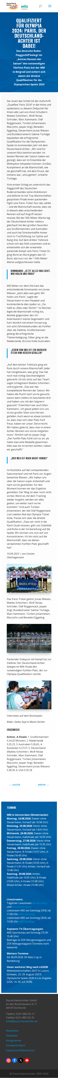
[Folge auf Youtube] (26, 1060)
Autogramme (13, 1040)
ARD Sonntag (26, 921)
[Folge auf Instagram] (8, 1060)
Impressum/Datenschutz (20, 1050)
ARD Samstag (27, 914)
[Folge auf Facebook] (14, 1060)
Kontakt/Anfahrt (15, 1045)
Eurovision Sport (21, 906)
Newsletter (12, 1030)
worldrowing (39, 903)
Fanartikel (11, 1035)
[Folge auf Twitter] (20, 1060)
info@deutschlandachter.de (21, 1021)
